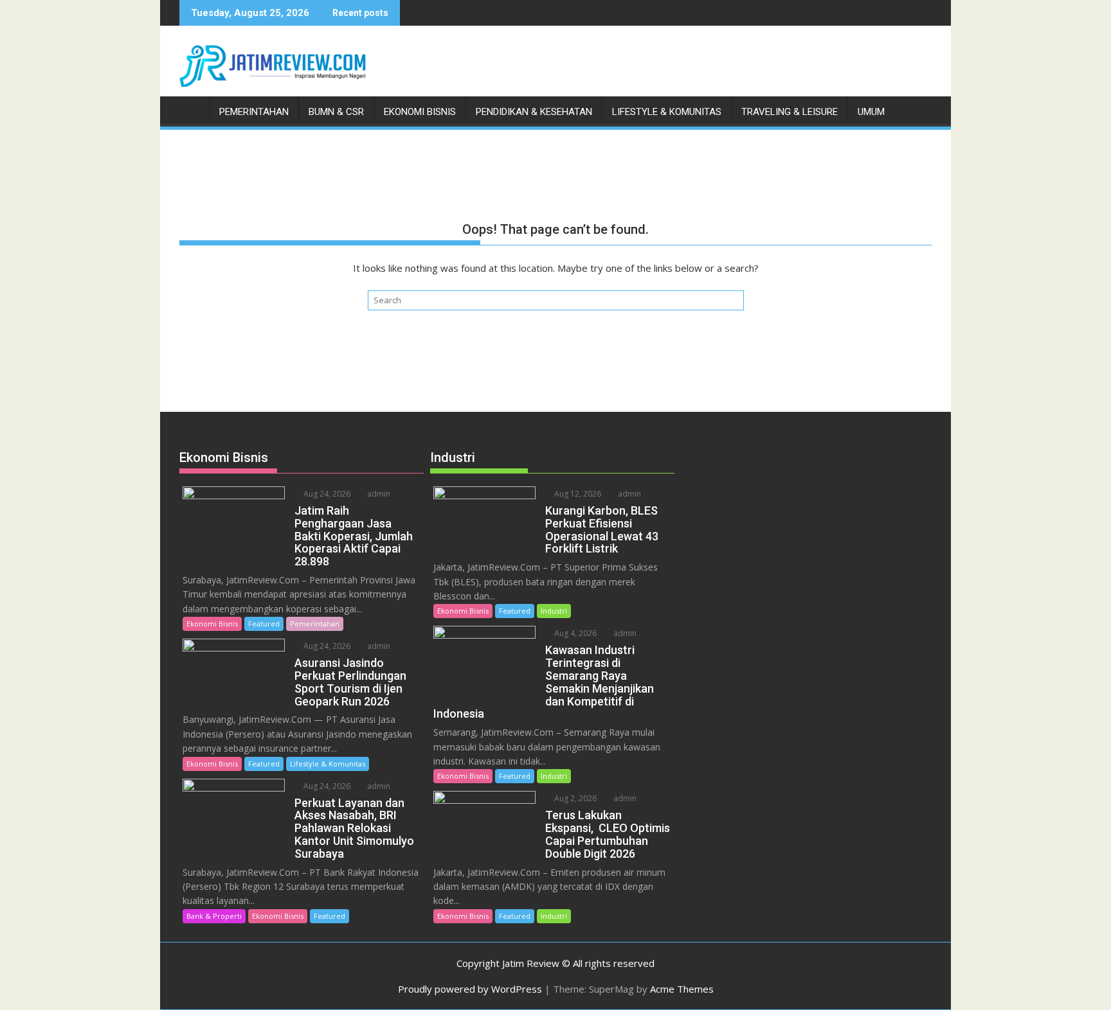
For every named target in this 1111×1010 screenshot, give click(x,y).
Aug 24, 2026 (326, 493)
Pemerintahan (254, 112)
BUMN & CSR (336, 112)
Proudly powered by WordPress (470, 988)
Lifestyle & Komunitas (666, 112)
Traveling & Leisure (789, 112)
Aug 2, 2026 (574, 798)
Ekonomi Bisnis (420, 112)
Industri (554, 611)
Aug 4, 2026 (574, 633)
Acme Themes (682, 988)
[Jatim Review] (192, 109)
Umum (871, 112)
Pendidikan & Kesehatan (534, 112)
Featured (264, 623)
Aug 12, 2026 (576, 493)
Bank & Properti (214, 916)
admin (377, 493)
